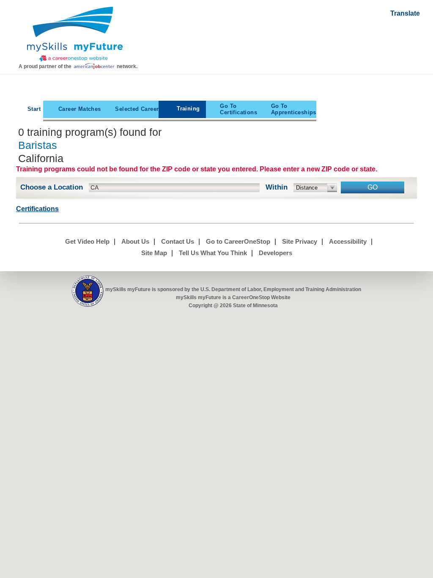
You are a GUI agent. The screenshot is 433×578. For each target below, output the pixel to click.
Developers (275, 252)
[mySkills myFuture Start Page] (75, 35)
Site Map (154, 252)
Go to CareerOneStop (238, 241)
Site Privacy (299, 241)
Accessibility (348, 241)
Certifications (238, 109)
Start (34, 109)
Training (188, 108)
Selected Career (137, 109)
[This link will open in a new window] (88, 291)
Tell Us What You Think (213, 252)
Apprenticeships (293, 109)
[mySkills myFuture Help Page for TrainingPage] (409, 30)
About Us (135, 241)
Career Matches (79, 109)
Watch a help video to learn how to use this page (409, 52)
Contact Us (177, 241)
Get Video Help (87, 241)
